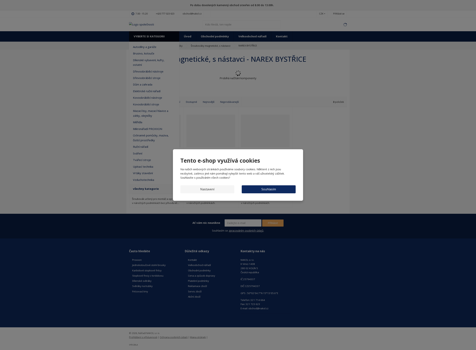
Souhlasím (268, 189)
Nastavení (207, 189)
